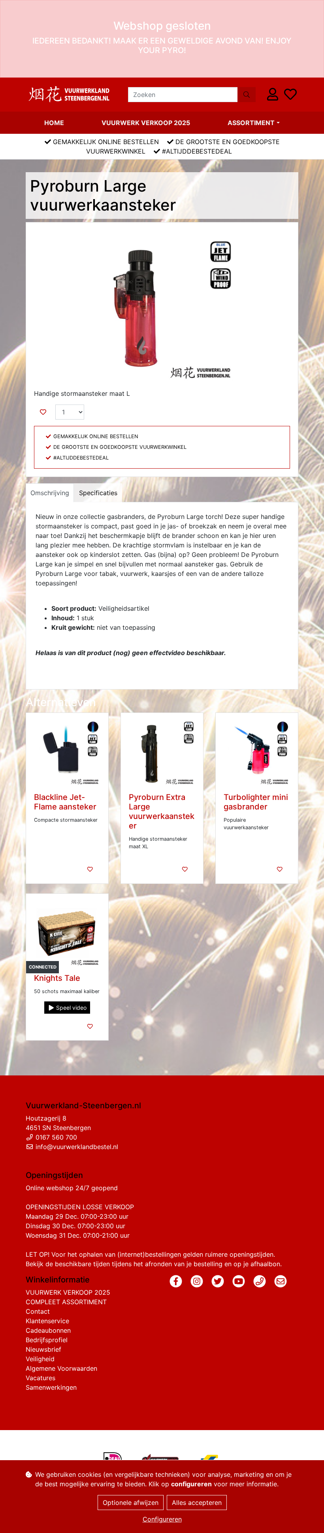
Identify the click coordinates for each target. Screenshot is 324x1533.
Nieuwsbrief (43, 1349)
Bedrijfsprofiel (47, 1340)
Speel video (71, 1007)
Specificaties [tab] (98, 493)
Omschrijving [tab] (49, 493)
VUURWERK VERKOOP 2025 (146, 123)
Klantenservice (47, 1321)
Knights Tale (57, 978)
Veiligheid (40, 1359)
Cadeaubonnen (48, 1330)
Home (54, 123)
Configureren (162, 1519)
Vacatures (40, 1378)
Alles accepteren (197, 1502)
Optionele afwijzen (130, 1502)
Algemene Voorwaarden (61, 1368)
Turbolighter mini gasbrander (256, 801)
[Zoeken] (246, 94)
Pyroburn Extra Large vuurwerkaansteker (161, 811)
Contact (38, 1311)
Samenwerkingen (51, 1387)
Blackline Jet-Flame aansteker (65, 801)
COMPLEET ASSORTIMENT (66, 1302)
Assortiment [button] (251, 123)
